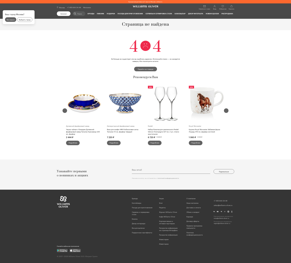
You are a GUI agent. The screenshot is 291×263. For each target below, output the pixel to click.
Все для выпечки (138, 228)
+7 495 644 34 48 (220, 200)
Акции (161, 198)
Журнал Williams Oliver (168, 212)
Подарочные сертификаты (142, 232)
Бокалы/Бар (180, 14)
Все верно (11, 19)
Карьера (189, 216)
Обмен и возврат (192, 212)
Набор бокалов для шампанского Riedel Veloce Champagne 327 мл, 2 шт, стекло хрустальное (163, 131)
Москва (62, 7)
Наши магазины (192, 203)
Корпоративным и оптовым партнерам (167, 222)
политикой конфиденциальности (168, 178)
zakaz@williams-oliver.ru (223, 205)
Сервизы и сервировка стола (159, 14)
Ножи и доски (212, 14)
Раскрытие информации (168, 234)
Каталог (64, 13)
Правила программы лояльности (194, 226)
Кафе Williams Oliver (167, 216)
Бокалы (135, 219)
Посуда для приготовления (130, 14)
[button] (65, 110)
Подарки (111, 14)
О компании (191, 198)
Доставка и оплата (193, 207)
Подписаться (224, 171)
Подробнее (73, 142)
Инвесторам (164, 239)
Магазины (87, 7)
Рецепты (162, 207)
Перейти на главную (145, 69)
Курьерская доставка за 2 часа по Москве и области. (145, 1)
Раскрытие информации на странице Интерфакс (168, 229)
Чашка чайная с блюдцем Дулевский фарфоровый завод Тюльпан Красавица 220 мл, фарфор (83, 131)
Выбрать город (24, 19)
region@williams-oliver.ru (222, 223)
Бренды (91, 14)
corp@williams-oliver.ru (221, 218)
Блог (161, 203)
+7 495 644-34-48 (74, 7)
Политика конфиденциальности (194, 233)
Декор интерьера (195, 14)
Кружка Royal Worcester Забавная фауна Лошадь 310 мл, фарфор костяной (204, 130)
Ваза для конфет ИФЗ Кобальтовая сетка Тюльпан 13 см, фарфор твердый (122, 130)
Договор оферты (192, 221)
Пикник (100, 14)
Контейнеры (136, 203)
